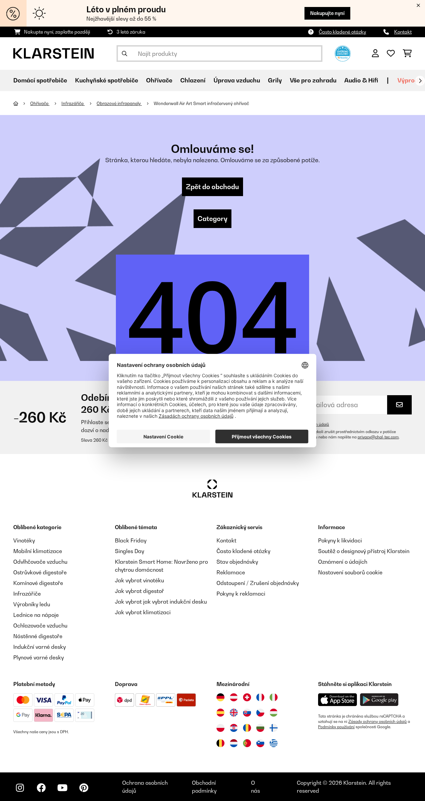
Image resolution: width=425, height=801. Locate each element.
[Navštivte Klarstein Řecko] (274, 743)
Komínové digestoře (38, 583)
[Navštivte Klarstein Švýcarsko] (247, 697)
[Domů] (21, 103)
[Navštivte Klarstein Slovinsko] (260, 743)
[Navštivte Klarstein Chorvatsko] (234, 728)
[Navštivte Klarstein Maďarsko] (274, 713)
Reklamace (230, 572)
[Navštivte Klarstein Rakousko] (234, 697)
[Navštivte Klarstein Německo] (220, 697)
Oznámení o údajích (342, 561)
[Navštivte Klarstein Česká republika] (260, 713)
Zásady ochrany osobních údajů (377, 721)
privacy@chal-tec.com (378, 437)
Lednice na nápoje (36, 615)
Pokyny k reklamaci (240, 593)
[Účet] (375, 53)
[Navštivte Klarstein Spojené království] (234, 713)
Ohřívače (39, 103)
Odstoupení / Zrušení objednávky (257, 583)
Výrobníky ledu (31, 604)
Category (212, 219)
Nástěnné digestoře (37, 636)
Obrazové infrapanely (119, 103)
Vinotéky (24, 540)
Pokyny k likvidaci (340, 540)
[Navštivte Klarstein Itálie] (274, 697)
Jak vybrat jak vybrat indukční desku (161, 601)
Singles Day (129, 551)
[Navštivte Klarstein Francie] (260, 697)
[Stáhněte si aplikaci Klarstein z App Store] (337, 699)
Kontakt (403, 32)
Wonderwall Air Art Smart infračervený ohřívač (201, 103)
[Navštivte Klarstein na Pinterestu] (83, 788)
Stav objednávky (237, 561)
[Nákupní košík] (407, 53)
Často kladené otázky (342, 32)
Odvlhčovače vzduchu (40, 561)
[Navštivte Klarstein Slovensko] (247, 713)
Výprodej (410, 80)
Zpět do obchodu (212, 187)
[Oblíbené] (391, 53)
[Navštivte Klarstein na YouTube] (62, 788)
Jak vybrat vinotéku (139, 580)
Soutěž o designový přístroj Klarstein (363, 551)
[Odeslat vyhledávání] (124, 53)
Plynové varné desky (38, 657)
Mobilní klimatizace (37, 551)
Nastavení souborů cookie (350, 572)
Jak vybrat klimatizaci (143, 612)
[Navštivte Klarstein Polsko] (220, 728)
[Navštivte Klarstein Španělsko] (220, 713)
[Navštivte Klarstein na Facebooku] (41, 788)
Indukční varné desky (39, 646)
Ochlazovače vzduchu (40, 625)
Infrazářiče (73, 103)
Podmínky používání (336, 727)
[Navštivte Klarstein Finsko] (274, 728)
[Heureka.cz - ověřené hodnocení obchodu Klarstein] (343, 53)
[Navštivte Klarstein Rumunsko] (247, 728)
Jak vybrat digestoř (139, 591)
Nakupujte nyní (327, 13)
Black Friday (130, 540)
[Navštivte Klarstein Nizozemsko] (234, 743)
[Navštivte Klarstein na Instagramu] (20, 788)
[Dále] (420, 81)
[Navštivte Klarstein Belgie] (220, 743)
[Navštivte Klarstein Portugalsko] (247, 743)
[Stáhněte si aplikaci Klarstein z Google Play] (379, 699)
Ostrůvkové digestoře (40, 572)
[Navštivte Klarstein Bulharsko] (260, 728)
